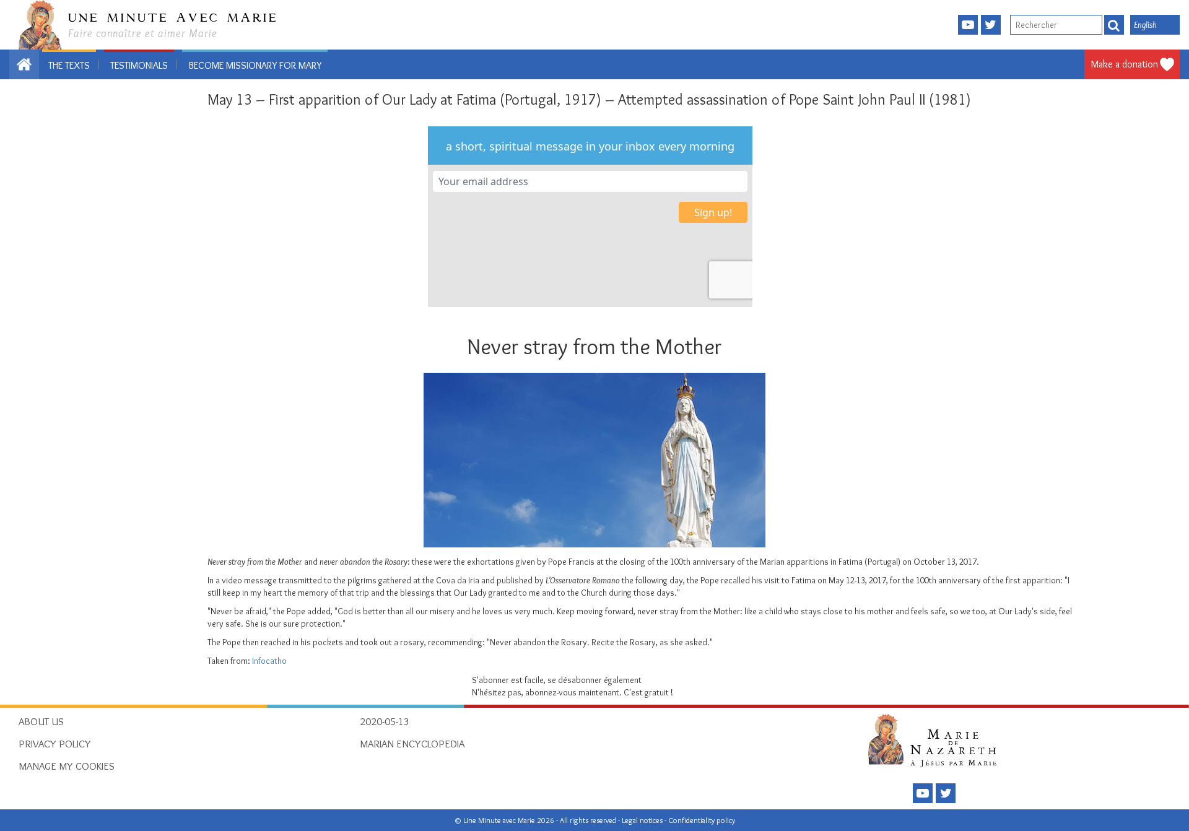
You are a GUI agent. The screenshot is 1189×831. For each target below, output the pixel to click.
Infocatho (269, 660)
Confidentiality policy (701, 820)
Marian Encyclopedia (412, 743)
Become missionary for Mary (254, 65)
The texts (69, 65)
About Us (41, 721)
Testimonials (139, 65)
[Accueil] (936, 740)
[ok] (1114, 25)
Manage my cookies (67, 766)
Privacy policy (55, 743)
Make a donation (1124, 64)
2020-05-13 (384, 721)
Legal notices (643, 820)
